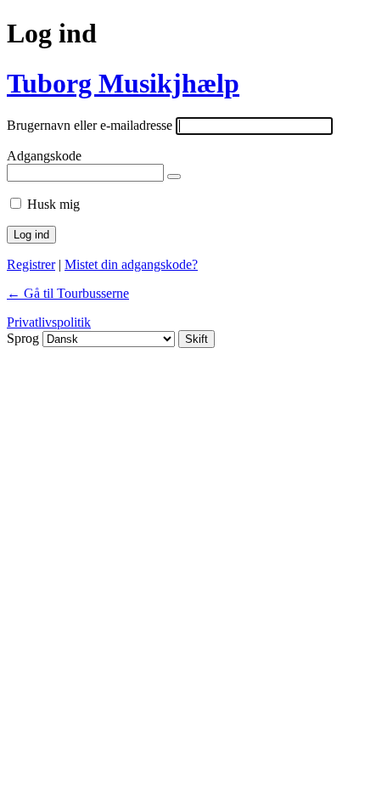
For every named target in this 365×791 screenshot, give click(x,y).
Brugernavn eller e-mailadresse (89, 125)
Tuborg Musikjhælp (123, 83)
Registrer (31, 264)
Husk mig (53, 204)
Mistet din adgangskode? (131, 264)
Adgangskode (44, 156)
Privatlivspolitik (49, 322)
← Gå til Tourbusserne (68, 293)
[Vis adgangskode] (174, 176)
